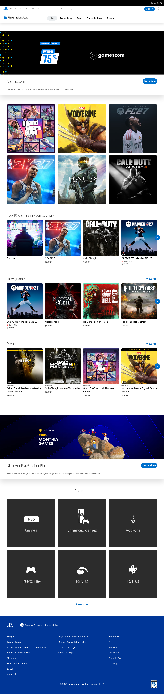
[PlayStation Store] (17, 17)
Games (28, 9)
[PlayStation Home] (5, 9)
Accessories (51, 9)
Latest (52, 18)
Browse (111, 18)
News (63, 9)
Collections (66, 18)
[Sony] (156, 5)
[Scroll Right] (157, 237)
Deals (79, 18)
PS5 (20, 9)
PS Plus (39, 9)
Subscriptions (94, 18)
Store (12, 9)
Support (72, 9)
